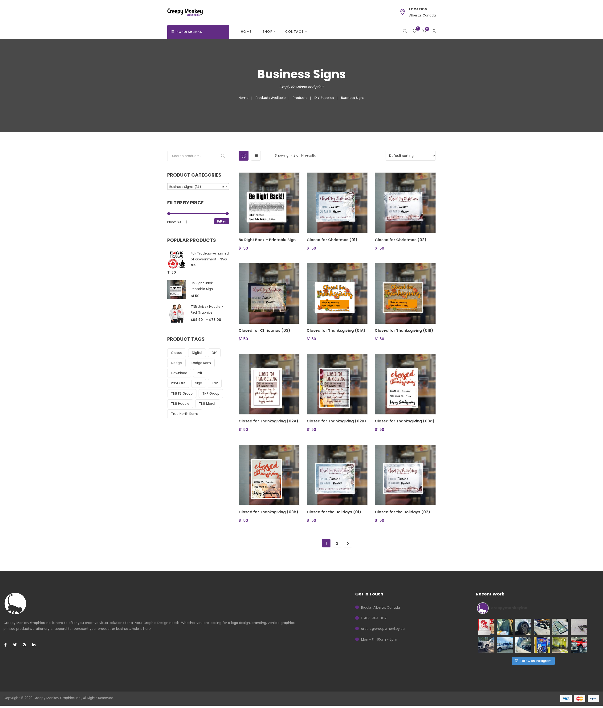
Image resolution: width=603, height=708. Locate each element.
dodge (176, 362)
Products (300, 97)
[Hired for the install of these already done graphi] (560, 645)
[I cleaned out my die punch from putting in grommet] (579, 627)
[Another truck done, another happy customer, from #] (486, 645)
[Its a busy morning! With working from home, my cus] (542, 627)
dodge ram (201, 362)
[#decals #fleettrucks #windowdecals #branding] (523, 645)
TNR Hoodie (180, 403)
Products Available (271, 97)
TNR (215, 383)
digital (197, 352)
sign (198, 383)
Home (246, 31)
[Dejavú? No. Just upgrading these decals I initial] (542, 645)
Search (223, 156)
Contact (294, 31)
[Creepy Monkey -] (185, 12)
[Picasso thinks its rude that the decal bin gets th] (505, 627)
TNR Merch (207, 403)
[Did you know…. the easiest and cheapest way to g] (560, 627)
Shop (268, 31)
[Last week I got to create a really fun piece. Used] (505, 645)
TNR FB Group (182, 393)
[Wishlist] (414, 31)
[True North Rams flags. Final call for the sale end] (486, 627)
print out (178, 383)
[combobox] (198, 186)
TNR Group (211, 393)
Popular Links (189, 31)
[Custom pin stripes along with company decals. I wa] (579, 645)
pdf (199, 373)
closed (176, 352)
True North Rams (185, 413)
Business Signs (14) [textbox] (196, 186)
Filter (221, 221)
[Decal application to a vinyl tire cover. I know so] (523, 627)
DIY (214, 352)
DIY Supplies (324, 97)
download (179, 373)
